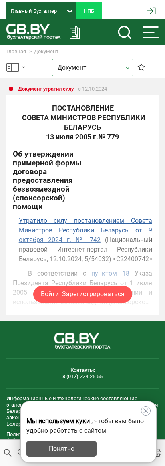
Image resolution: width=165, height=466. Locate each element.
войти (152, 11)
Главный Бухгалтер (34, 11)
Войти (50, 294)
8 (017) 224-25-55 (82, 376)
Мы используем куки (58, 421)
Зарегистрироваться (93, 294)
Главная (16, 51)
